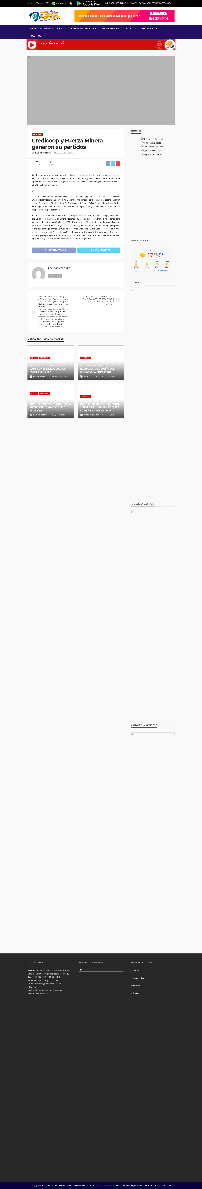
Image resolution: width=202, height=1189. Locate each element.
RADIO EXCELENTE (43, 153)
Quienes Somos (149, 28)
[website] (65, 275)
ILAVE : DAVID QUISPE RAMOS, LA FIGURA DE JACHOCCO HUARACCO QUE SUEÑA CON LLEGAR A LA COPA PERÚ (100, 367)
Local (33, 358)
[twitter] (73, 275)
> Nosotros (135, 985)
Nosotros (35, 36)
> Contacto (135, 970)
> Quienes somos (138, 993)
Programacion (110, 28)
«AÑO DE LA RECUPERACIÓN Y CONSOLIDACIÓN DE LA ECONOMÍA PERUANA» (138, 3)
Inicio (33, 28)
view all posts (55, 275)
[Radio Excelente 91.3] (44, 16)
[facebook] (69, 275)
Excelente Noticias (51, 28)
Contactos (130, 28)
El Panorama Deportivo (82, 28)
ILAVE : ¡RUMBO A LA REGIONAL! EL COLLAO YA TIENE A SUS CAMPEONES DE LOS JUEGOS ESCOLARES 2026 (49, 367)
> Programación (137, 978)
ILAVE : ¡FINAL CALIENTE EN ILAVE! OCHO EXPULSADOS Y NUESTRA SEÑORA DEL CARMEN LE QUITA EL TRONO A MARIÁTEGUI (100, 405)
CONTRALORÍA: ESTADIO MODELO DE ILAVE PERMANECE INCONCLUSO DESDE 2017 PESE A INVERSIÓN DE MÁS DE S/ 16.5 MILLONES (50, 404)
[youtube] (77, 275)
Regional (37, 134)
